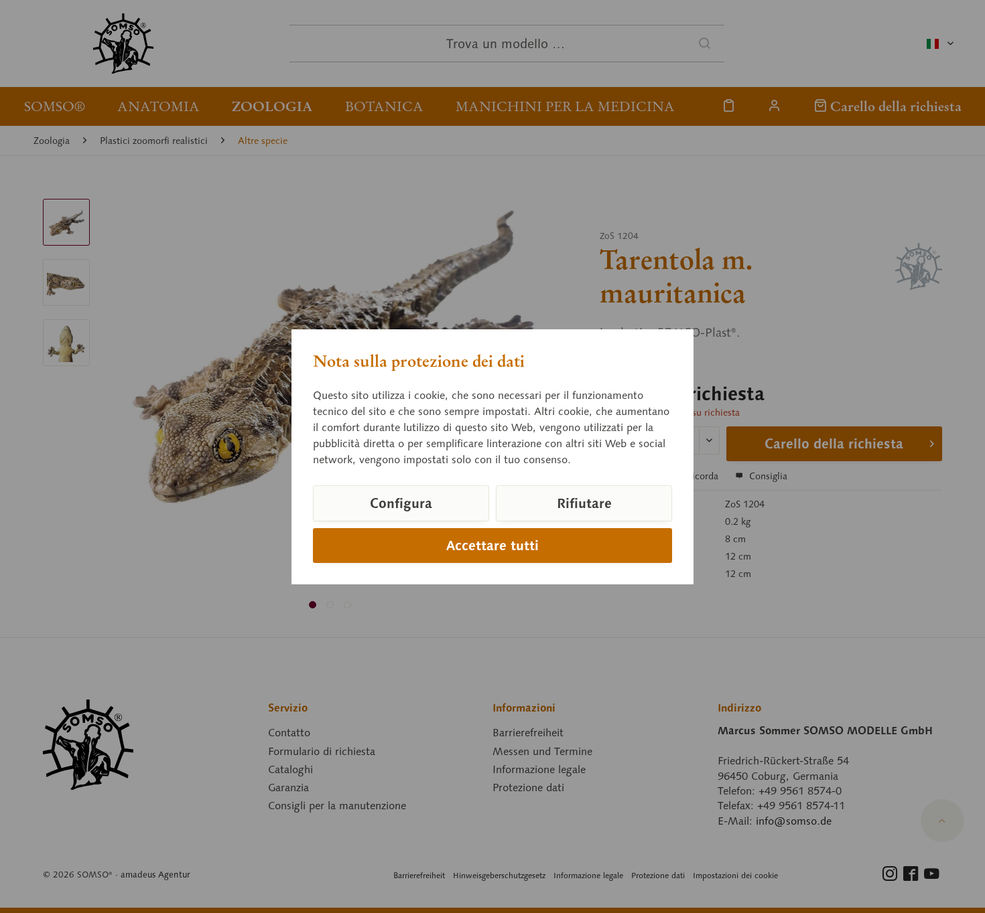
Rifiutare (584, 503)
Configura (401, 503)
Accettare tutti (492, 545)
